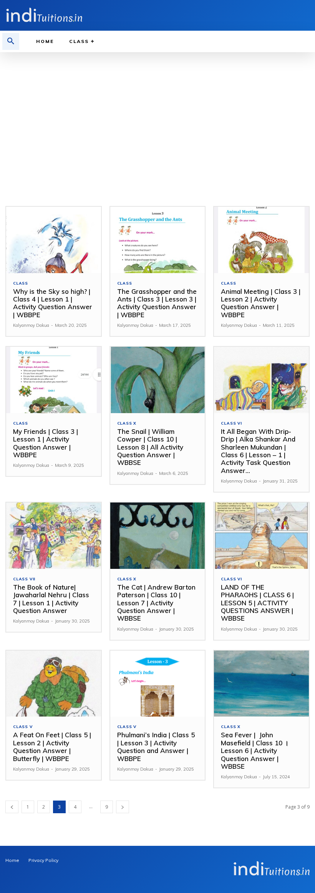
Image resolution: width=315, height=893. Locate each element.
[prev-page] (11, 807)
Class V (23, 727)
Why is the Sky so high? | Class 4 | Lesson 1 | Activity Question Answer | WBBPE (52, 303)
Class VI (231, 423)
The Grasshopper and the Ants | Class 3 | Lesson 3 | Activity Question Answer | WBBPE (157, 303)
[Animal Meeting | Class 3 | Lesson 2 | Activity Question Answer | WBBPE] (261, 240)
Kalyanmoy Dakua (31, 325)
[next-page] (122, 807)
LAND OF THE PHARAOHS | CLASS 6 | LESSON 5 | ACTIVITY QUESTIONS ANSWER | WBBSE (257, 603)
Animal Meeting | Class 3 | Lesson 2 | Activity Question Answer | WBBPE (260, 303)
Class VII (24, 579)
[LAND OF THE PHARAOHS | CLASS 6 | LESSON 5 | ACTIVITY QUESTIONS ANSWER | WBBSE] (261, 536)
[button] (10, 41)
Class (20, 283)
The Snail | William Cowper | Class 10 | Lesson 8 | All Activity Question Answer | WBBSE (150, 447)
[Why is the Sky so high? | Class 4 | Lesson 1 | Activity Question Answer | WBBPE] (53, 240)
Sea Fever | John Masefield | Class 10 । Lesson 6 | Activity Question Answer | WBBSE (254, 750)
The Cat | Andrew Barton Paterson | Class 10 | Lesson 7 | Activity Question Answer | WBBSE (156, 603)
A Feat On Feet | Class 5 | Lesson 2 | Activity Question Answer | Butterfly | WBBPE (52, 746)
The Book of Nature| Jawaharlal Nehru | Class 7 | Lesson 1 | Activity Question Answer (51, 599)
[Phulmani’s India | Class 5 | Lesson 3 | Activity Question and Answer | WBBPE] (157, 684)
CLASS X (127, 423)
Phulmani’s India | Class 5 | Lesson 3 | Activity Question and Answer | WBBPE (156, 746)
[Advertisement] (157, 109)
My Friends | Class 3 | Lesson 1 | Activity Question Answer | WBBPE (45, 443)
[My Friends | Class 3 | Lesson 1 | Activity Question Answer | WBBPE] (53, 380)
